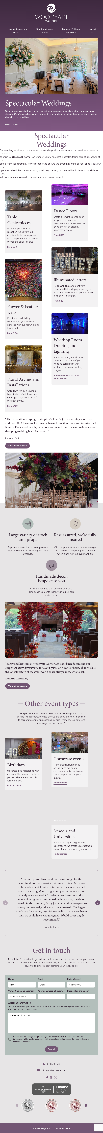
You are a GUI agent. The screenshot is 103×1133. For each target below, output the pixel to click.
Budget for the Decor (78, 991)
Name (11, 979)
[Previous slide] (5, 902)
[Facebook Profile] (48, 1077)
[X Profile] (55, 1077)
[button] (8, 203)
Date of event (74, 979)
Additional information (19, 1003)
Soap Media (64, 1128)
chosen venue (18, 177)
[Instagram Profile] (52, 1077)
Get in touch (11, 124)
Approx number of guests (50, 991)
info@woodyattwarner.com (54, 1070)
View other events (17, 445)
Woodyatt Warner (22, 157)
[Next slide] (97, 902)
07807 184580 (53, 1064)
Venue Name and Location (21, 991)
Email (40, 979)
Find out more (14, 785)
